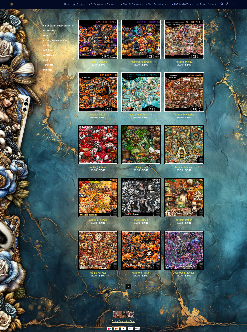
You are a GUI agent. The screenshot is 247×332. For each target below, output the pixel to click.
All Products (79, 4)
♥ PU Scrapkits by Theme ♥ (102, 4)
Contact (212, 4)
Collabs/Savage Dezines (55, 40)
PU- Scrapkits (49, 30)
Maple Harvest (98, 272)
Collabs (46, 45)
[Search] (222, 3)
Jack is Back (141, 220)
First (92, 286)
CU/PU (46, 60)
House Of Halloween (141, 61)
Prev (104, 286)
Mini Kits (47, 69)
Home (67, 4)
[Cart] (235, 3)
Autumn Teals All (184, 167)
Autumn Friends (98, 220)
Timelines (48, 65)
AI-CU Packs (49, 55)
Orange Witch (97, 114)
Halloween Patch (141, 272)
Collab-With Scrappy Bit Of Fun (58, 25)
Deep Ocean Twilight (184, 272)
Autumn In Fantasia (141, 114)
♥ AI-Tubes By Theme (182, 4)
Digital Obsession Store (123, 321)
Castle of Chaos (98, 61)
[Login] (227, 3)
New (45, 35)
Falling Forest (141, 167)
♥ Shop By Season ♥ (131, 4)
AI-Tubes (47, 50)
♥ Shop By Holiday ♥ (156, 4)
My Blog (201, 4)
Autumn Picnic (184, 61)
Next (150, 286)
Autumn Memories (184, 114)
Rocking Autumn (98, 167)
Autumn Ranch (184, 220)
